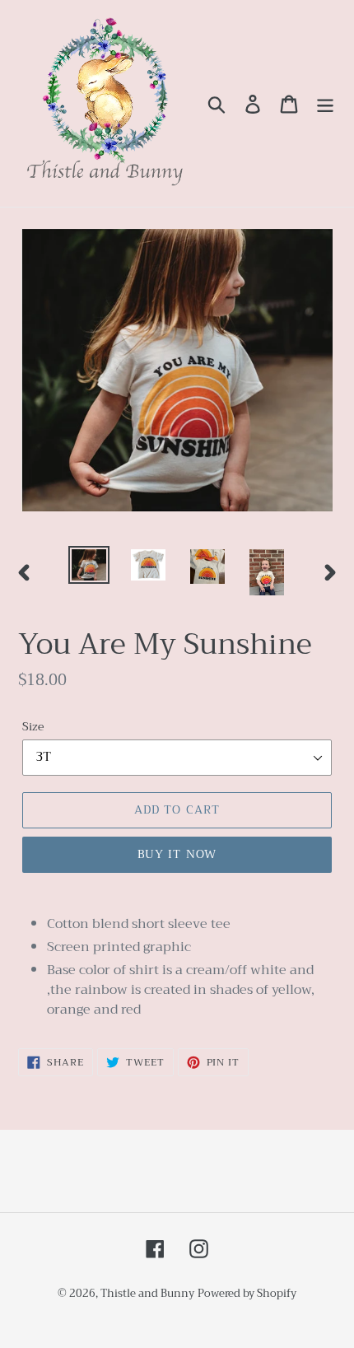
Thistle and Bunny (147, 1293)
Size (33, 726)
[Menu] (325, 103)
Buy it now (177, 854)
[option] (89, 565)
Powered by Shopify (247, 1293)
